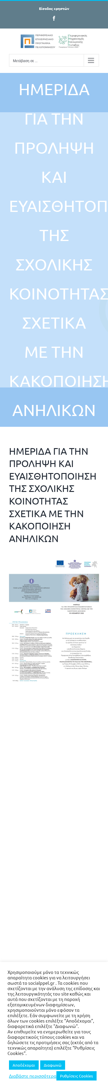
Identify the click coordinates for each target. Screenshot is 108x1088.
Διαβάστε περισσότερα (32, 1076)
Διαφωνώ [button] (53, 1065)
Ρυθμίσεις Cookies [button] (76, 1075)
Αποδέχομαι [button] (24, 1065)
